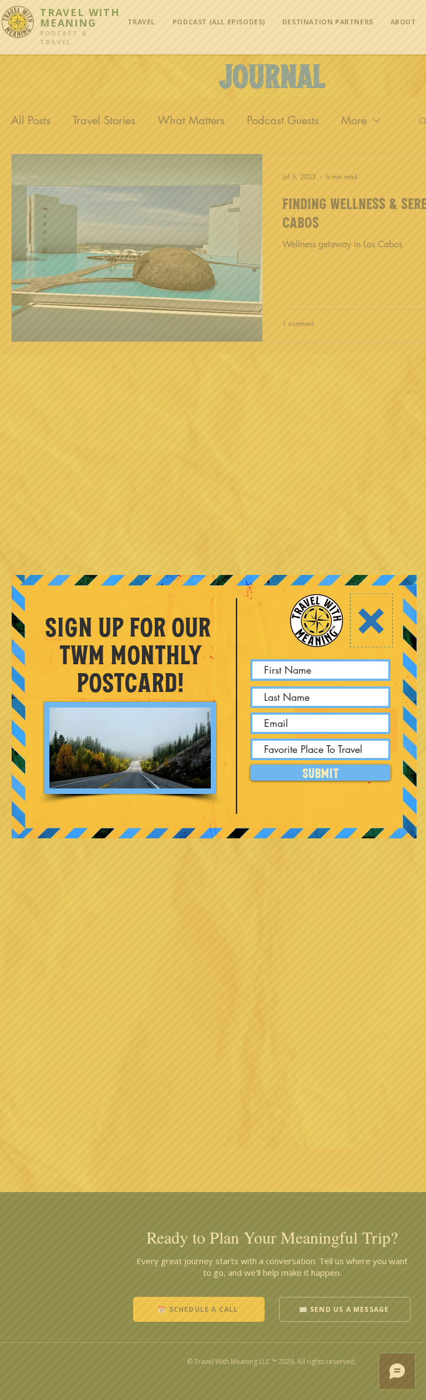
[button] (371, 621)
